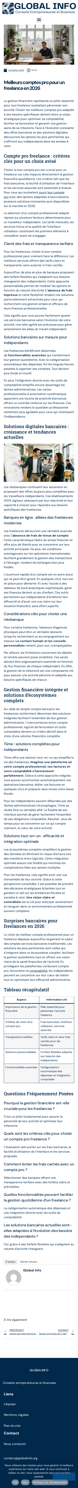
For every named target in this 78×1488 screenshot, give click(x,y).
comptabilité (38, 971)
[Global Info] (13, 1284)
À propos (11, 1261)
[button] (39, 19)
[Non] (64, 1476)
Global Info (32, 1270)
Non (25, 1482)
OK (15, 1482)
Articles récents (28, 1261)
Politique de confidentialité (50, 1482)
